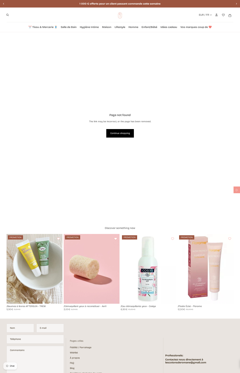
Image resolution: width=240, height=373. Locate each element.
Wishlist (74, 352)
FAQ (72, 363)
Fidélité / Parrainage (80, 347)
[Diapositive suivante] (236, 3)
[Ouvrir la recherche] (7, 14)
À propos (75, 357)
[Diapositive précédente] (3, 3)
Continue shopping (120, 133)
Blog (72, 368)
